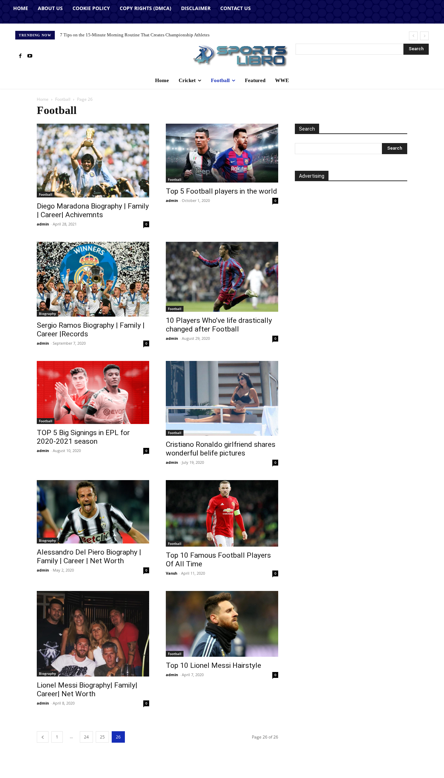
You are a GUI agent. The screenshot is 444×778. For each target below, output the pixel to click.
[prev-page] (43, 737)
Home (43, 99)
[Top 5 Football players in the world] (222, 153)
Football (62, 99)
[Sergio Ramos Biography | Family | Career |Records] (93, 279)
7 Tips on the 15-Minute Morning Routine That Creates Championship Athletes (135, 34)
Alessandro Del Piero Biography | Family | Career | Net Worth (89, 556)
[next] (424, 36)
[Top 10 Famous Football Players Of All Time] (222, 513)
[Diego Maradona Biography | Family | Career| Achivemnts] (93, 160)
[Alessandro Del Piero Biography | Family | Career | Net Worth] (93, 511)
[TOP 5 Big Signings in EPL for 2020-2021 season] (93, 392)
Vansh (171, 573)
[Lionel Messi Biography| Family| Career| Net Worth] (93, 634)
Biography (47, 313)
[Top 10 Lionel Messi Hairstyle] (222, 624)
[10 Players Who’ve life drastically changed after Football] (222, 277)
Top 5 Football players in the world (221, 191)
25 (102, 737)
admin (43, 224)
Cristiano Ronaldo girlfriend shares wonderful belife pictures (220, 448)
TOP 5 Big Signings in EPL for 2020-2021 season (83, 436)
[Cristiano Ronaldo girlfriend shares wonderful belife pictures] (222, 398)
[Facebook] (20, 56)
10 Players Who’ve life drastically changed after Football (219, 324)
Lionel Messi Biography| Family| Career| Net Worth (87, 689)
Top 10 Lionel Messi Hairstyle (213, 665)
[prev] (413, 36)
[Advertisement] (351, 252)
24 (86, 737)
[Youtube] (30, 56)
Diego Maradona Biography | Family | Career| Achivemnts (93, 210)
